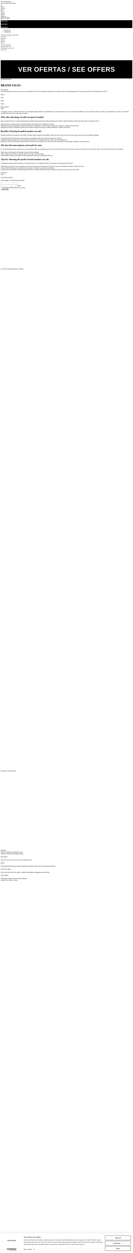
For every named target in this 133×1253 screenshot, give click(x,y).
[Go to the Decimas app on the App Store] (66, 750)
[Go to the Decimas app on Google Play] (66, 711)
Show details (28, 1249)
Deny (118, 1248)
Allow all (118, 1238)
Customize (116, 1243)
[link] (4, 50)
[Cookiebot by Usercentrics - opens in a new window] (12, 1249)
